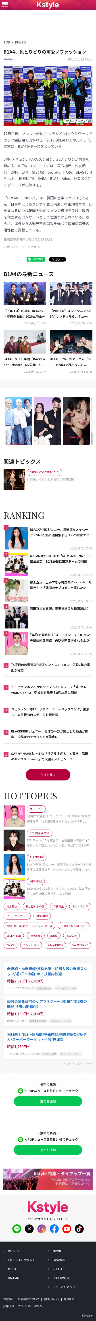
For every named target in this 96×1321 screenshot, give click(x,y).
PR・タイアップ (63, 1287)
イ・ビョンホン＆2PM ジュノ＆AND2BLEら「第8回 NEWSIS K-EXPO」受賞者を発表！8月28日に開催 (49, 689)
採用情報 (8, 1306)
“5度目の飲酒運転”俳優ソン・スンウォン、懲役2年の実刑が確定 (50, 667)
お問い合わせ (52, 1299)
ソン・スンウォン (17, 916)
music (12, 1269)
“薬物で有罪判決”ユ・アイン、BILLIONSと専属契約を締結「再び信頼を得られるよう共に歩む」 (61, 637)
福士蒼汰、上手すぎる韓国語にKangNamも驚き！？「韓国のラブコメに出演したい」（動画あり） (61, 585)
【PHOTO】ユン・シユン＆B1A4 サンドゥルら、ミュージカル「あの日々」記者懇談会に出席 (70, 313)
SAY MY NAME (80, 945)
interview (60, 1278)
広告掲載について (29, 1299)
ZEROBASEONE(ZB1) (74, 926)
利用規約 (69, 1299)
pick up (14, 1251)
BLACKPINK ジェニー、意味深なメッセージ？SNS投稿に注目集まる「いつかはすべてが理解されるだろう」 (61, 532)
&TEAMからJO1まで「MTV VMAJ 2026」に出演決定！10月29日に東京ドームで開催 (61, 558)
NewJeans (35, 935)
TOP (7, 42)
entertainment (21, 1260)
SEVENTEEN (13, 935)
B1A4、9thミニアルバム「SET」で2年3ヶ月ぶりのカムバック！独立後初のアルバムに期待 (71, 362)
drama (13, 1278)
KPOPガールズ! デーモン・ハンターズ (29, 926)
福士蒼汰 (11, 906)
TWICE (10, 945)
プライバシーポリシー (31, 1306)
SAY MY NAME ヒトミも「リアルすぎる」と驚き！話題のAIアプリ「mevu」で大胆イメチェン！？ (49, 756)
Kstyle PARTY (55, 945)
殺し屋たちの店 (35, 906)
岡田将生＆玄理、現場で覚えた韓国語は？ (59, 608)
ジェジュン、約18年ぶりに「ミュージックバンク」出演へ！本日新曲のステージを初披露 (50, 712)
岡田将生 (58, 906)
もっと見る (48, 774)
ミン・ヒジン (31, 945)
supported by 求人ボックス (78, 1063)
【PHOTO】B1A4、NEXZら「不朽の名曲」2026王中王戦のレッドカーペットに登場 (24, 313)
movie (57, 1251)
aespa (54, 935)
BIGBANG (42, 916)
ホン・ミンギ (80, 906)
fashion (58, 1260)
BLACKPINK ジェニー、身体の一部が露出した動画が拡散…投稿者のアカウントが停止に (49, 734)
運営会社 (8, 1299)
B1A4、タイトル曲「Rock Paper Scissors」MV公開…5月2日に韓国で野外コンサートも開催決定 (25, 362)
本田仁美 (71, 935)
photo (57, 1269)
